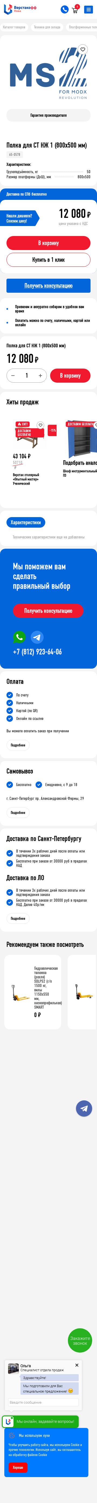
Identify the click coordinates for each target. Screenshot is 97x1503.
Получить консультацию (48, 610)
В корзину (48, 243)
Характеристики (26, 522)
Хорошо (18, 1467)
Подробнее (18, 745)
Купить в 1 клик (48, 259)
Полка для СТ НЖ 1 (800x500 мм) (36, 346)
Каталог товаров (14, 27)
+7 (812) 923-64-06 (37, 652)
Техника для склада (47, 27)
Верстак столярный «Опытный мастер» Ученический (26, 479)
